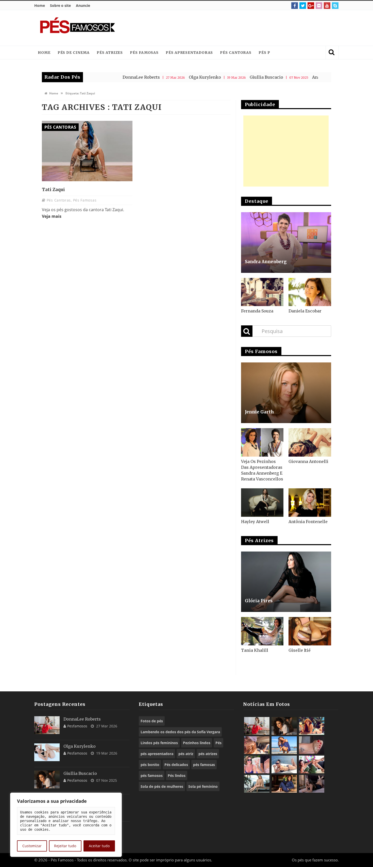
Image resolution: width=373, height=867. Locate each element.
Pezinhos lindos (196, 742)
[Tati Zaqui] (87, 151)
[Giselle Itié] (310, 631)
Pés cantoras (235, 52)
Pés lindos (176, 775)
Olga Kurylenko (178, 77)
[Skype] (335, 5)
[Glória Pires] (286, 582)
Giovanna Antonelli (308, 461)
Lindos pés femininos (159, 742)
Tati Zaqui (53, 189)
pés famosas (204, 764)
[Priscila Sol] (284, 745)
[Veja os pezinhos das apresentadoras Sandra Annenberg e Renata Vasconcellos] (262, 442)
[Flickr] (319, 5)
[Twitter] (302, 5)
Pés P (264, 52)
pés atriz (185, 753)
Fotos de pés (152, 721)
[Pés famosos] (77, 27)
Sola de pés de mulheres (162, 786)
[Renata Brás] (311, 745)
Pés (218, 742)
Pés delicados (176, 764)
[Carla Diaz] (256, 784)
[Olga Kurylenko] (47, 752)
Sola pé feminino (203, 786)
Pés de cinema (74, 52)
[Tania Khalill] (262, 631)
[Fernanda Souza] (262, 292)
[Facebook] (294, 5)
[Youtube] (327, 5)
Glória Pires (259, 601)
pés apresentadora (157, 753)
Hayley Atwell (255, 521)
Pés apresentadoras (189, 52)
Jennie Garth (259, 412)
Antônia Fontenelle (308, 521)
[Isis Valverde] (256, 745)
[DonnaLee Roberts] (47, 725)
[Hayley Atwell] (262, 502)
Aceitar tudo (99, 845)
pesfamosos (77, 726)
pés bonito (150, 764)
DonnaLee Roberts (115, 77)
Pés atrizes (110, 52)
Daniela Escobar (305, 310)
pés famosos (152, 775)
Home (39, 5)
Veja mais (51, 216)
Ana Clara (295, 77)
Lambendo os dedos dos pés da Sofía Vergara (180, 731)
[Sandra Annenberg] (286, 242)
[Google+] (311, 5)
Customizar (32, 845)
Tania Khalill (254, 650)
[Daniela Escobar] (310, 292)
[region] (66, 825)
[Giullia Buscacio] (47, 779)
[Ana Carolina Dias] (256, 764)
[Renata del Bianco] (311, 764)
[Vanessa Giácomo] (284, 784)
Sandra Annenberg (266, 261)
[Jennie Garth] (286, 392)
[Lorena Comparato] (284, 764)
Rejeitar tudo (65, 845)
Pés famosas (144, 52)
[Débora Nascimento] (311, 784)
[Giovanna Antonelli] (310, 442)
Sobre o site (60, 5)
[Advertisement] (241, 27)
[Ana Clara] (311, 726)
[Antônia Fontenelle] (310, 502)
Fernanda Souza (257, 310)
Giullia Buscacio (240, 77)
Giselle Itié (300, 650)
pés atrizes (207, 753)
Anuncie (83, 5)
